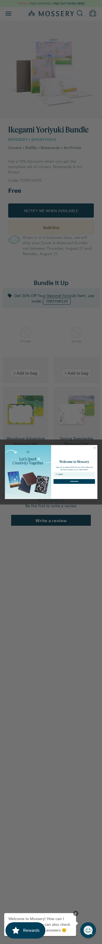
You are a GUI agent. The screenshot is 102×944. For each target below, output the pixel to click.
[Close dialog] (94, 448)
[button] (88, 930)
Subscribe (74, 481)
